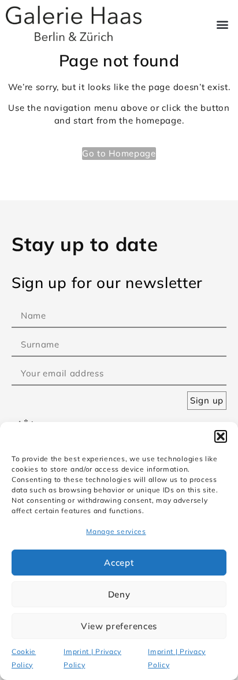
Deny (119, 594)
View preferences (119, 626)
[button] (220, 436)
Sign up (207, 400)
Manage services (116, 531)
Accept (118, 562)
